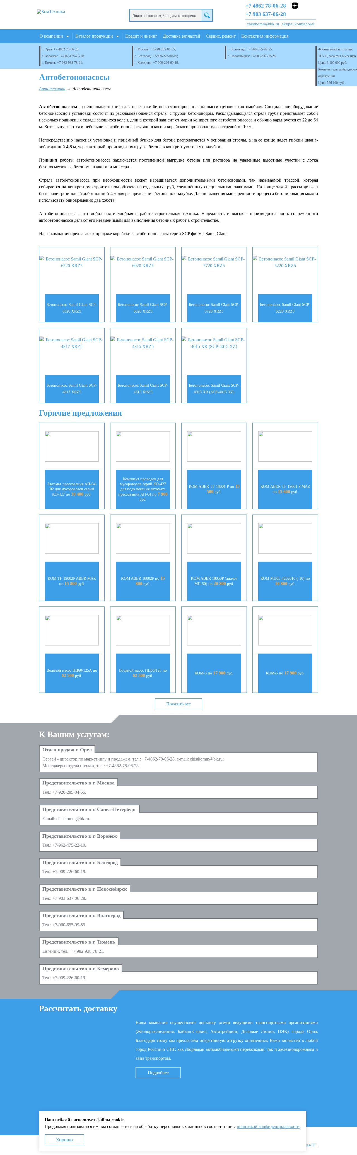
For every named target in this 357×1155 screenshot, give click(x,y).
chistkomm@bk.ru (263, 24)
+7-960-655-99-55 (259, 49)
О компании (51, 36)
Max (304, 14)
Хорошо (64, 1139)
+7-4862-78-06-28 (66, 49)
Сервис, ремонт (221, 36)
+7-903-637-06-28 (263, 56)
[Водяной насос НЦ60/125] (142, 631)
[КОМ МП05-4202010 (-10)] (285, 539)
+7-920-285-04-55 (162, 49)
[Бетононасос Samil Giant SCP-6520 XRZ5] (71, 262)
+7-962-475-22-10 (71, 56)
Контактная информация (264, 36)
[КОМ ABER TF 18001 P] (214, 447)
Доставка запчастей (181, 36)
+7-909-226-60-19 (164, 56)
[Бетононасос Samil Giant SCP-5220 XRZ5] (285, 262)
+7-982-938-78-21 (69, 63)
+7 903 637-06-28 (265, 14)
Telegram (313, 14)
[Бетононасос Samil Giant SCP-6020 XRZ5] (142, 262)
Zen (295, 6)
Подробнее (158, 1072)
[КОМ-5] (285, 631)
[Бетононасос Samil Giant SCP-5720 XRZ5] (214, 262)
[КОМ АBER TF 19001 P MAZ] (285, 447)
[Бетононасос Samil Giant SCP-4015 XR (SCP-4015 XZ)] (214, 343)
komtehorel (304, 24)
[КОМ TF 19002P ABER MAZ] (71, 539)
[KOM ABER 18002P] (142, 539)
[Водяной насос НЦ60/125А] (71, 631)
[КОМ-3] (214, 631)
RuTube (304, 6)
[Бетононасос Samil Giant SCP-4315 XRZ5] (142, 343)
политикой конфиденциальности (268, 1126)
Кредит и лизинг (141, 36)
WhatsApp (295, 14)
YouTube (313, 6)
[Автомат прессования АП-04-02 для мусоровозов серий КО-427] (71, 447)
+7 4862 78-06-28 (265, 6)
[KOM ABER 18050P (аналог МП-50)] (214, 539)
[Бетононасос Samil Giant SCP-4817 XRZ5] (71, 343)
